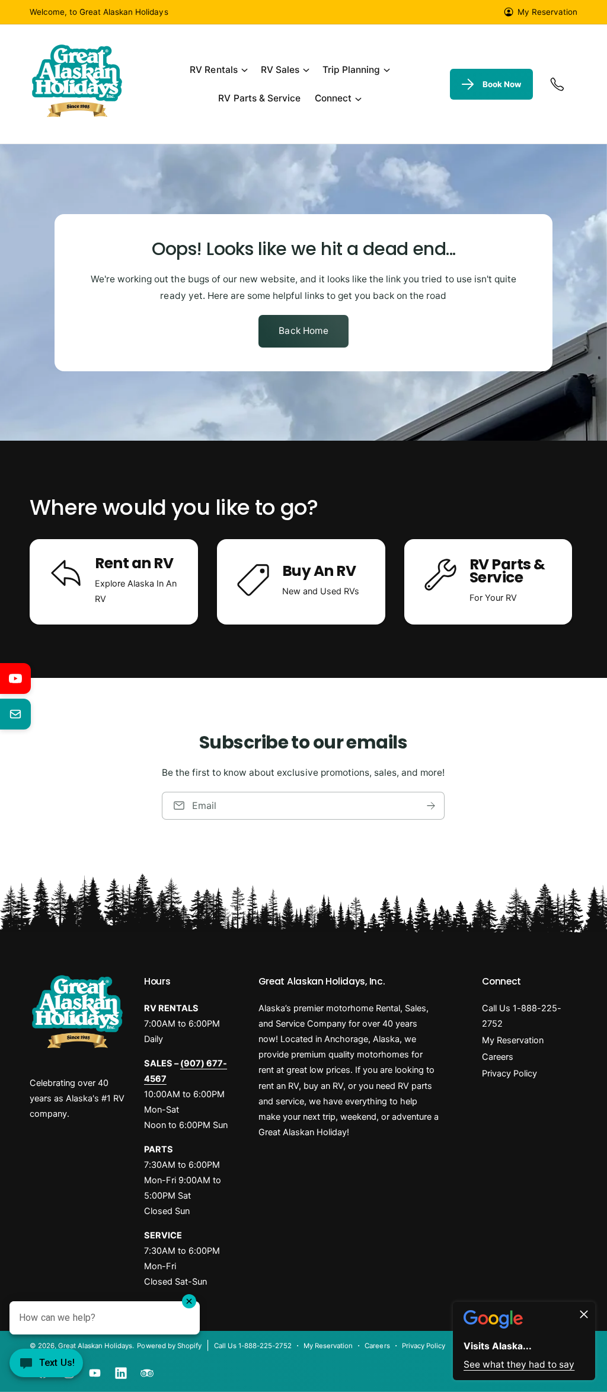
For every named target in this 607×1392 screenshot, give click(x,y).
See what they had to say (519, 1364)
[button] (218, 70)
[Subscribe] (431, 806)
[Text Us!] (46, 1367)
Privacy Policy (509, 1073)
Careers (497, 1057)
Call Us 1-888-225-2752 (521, 1016)
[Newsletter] (15, 714)
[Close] (584, 1314)
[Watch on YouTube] (15, 678)
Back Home (303, 330)
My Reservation (547, 12)
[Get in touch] (557, 84)
